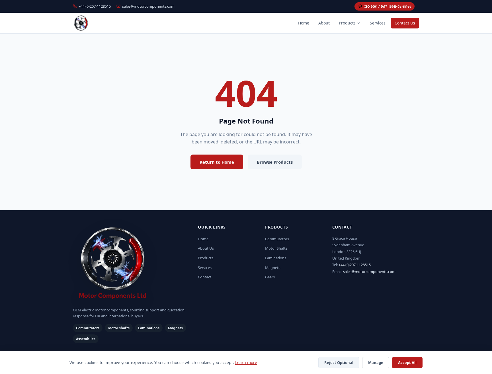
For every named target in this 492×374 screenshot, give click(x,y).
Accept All (407, 362)
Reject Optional (338, 362)
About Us (206, 248)
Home (303, 23)
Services (378, 23)
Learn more (246, 362)
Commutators (277, 238)
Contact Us (405, 23)
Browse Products (275, 162)
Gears (270, 277)
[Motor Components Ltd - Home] (131, 264)
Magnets (272, 267)
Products (347, 23)
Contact (204, 277)
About (324, 23)
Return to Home (217, 162)
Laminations (275, 257)
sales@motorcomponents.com (148, 6)
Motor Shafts (276, 248)
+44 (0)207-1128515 (95, 6)
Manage (375, 362)
